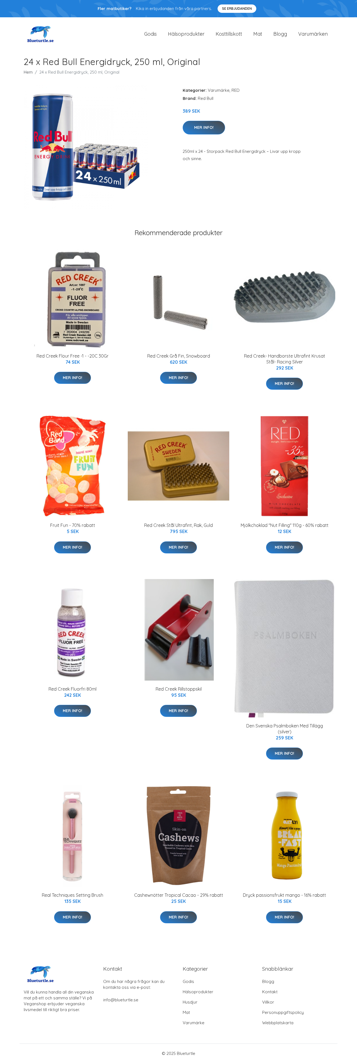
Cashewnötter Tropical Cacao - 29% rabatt (178, 895)
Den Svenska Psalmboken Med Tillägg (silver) (284, 728)
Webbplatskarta (277, 1022)
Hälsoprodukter (186, 34)
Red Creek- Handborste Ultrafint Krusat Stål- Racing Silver (284, 359)
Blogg (280, 34)
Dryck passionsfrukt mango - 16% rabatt (284, 895)
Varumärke (219, 90)
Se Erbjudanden (237, 8)
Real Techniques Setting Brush (72, 895)
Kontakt (270, 991)
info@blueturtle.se (120, 999)
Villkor (268, 1002)
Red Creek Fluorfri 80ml (73, 689)
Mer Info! (204, 127)
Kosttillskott (229, 34)
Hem (28, 72)
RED (235, 90)
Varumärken (313, 34)
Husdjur (190, 1002)
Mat (257, 34)
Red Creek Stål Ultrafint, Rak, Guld (178, 525)
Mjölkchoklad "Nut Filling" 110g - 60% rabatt (285, 525)
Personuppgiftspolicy (283, 1012)
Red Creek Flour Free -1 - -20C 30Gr (72, 356)
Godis (150, 34)
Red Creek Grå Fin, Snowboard (178, 356)
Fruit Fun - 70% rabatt (72, 525)
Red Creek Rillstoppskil (179, 689)
